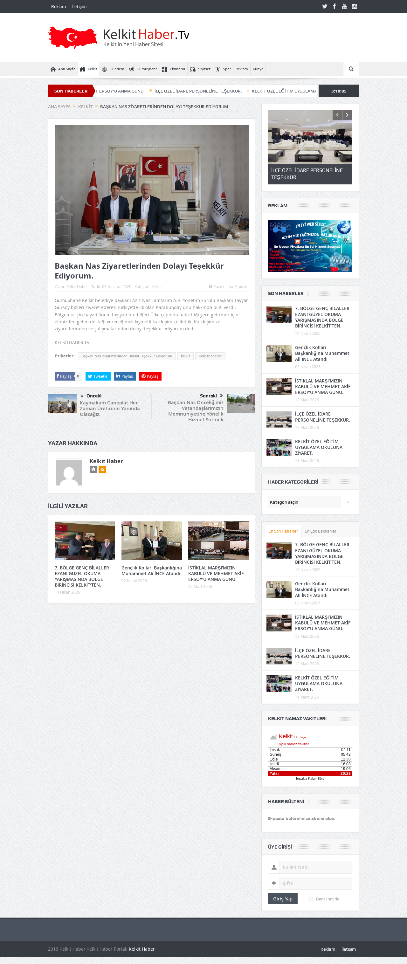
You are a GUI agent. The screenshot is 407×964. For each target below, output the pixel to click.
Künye (258, 69)
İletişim (79, 6)
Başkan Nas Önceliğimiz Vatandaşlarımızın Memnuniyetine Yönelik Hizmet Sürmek (196, 411)
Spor (227, 69)
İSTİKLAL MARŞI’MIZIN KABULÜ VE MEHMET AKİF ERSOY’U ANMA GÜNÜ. (216, 573)
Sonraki (208, 396)
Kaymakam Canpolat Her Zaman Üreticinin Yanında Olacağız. (110, 408)
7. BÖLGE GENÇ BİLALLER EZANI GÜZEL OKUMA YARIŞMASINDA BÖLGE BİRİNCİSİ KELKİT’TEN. (82, 576)
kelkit (185, 356)
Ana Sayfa (66, 69)
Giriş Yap (283, 898)
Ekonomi (177, 69)
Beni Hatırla (328, 898)
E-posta (242, 286)
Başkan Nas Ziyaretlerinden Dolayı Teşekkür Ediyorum (126, 356)
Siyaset (204, 69)
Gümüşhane (147, 69)
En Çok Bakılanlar (320, 531)
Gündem (117, 69)
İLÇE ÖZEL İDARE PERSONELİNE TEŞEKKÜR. (163, 90)
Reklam (58, 6)
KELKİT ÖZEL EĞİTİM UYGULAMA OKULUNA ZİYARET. (269, 90)
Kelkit (92, 69)
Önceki (93, 396)
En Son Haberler (283, 531)
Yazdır (219, 286)
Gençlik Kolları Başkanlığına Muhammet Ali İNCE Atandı (151, 570)
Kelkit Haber (77, 286)
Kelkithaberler (210, 356)
